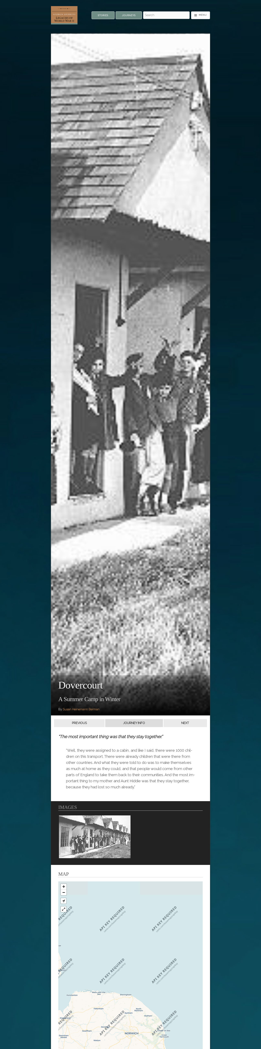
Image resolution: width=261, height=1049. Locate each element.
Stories (103, 15)
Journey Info (134, 723)
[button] (63, 901)
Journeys (129, 15)
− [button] (63, 892)
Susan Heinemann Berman (81, 709)
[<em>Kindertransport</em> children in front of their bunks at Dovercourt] (94, 836)
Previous (79, 723)
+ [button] (63, 886)
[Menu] (200, 15)
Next (185, 723)
